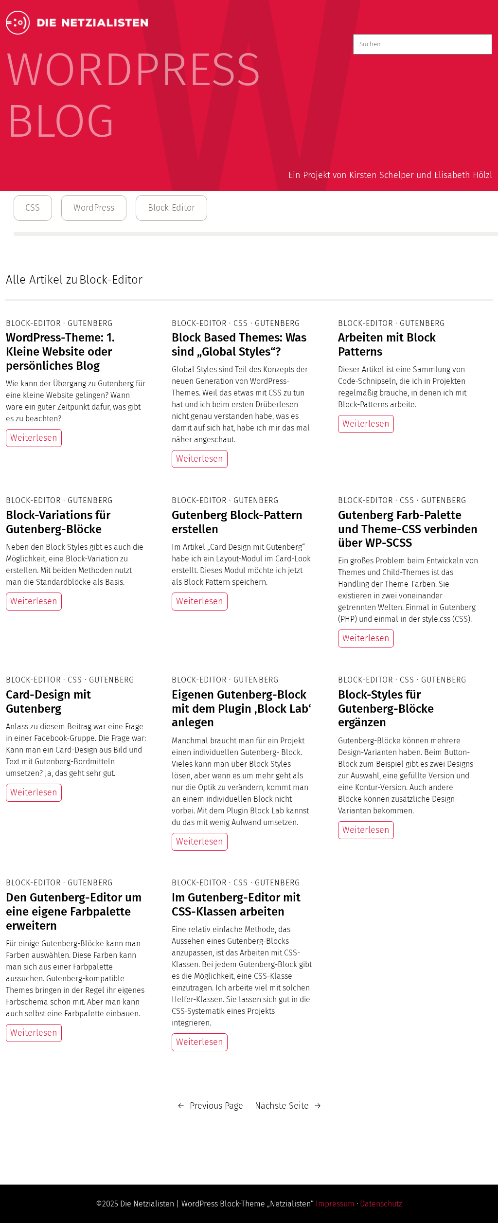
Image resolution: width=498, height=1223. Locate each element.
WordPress (93, 207)
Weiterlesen (33, 437)
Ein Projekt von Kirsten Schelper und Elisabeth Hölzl (390, 175)
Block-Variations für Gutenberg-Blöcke (58, 522)
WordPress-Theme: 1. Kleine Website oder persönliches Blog (60, 352)
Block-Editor (171, 207)
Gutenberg (90, 323)
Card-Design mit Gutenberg (48, 702)
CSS (32, 207)
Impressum (335, 1203)
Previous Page (210, 1105)
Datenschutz (381, 1203)
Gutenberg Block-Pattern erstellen (237, 522)
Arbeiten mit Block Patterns (387, 345)
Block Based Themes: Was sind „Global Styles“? (239, 345)
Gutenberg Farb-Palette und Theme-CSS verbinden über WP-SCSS (408, 529)
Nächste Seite (288, 1105)
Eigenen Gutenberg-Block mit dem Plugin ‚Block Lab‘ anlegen (241, 709)
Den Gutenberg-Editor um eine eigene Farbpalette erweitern (74, 912)
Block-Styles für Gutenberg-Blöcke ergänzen (386, 709)
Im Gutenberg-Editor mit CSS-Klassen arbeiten (236, 904)
